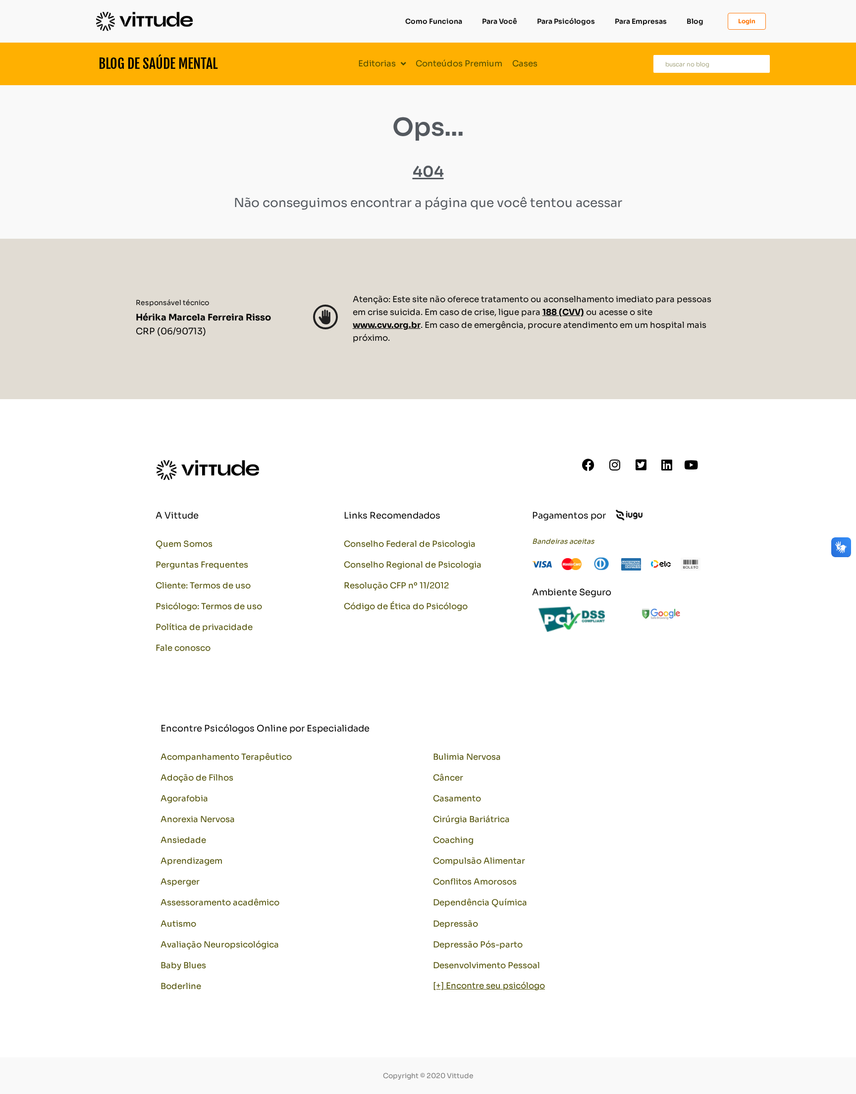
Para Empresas (641, 21)
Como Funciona (433, 21)
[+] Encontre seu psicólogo (489, 986)
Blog (695, 21)
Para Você (499, 21)
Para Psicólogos (566, 21)
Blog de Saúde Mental (158, 63)
